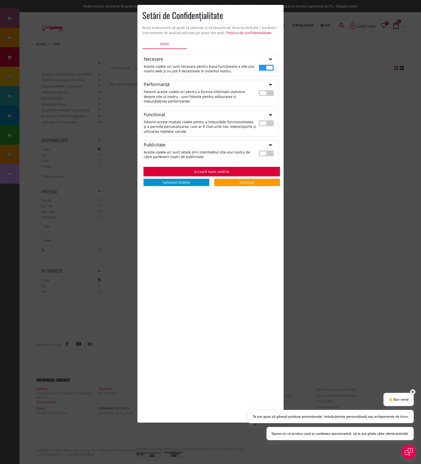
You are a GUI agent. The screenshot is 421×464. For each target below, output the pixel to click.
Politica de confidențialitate (248, 32)
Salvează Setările (176, 182)
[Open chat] (409, 452)
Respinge (247, 182)
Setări (164, 43)
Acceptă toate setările (212, 171)
